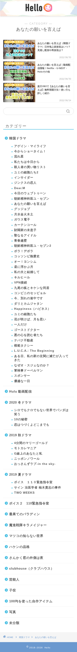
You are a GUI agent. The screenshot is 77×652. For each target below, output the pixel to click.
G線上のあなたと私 (28, 453)
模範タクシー (23, 345)
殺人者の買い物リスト (30, 167)
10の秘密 (21, 419)
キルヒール (22, 277)
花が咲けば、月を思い (30, 319)
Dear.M (19, 188)
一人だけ (20, 324)
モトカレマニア (25, 448)
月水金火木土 (23, 214)
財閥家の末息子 (25, 230)
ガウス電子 (22, 219)
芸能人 (14, 579)
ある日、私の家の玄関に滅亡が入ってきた (41, 358)
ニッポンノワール (27, 458)
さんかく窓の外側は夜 (26, 558)
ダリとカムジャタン (28, 303)
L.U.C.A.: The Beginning (34, 350)
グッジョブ (22, 209)
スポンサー (22, 375)
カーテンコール (25, 225)
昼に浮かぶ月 (23, 266)
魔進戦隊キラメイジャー (28, 525)
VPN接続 (20, 282)
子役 (12, 590)
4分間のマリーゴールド (31, 443)
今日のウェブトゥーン (30, 193)
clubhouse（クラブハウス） (31, 568)
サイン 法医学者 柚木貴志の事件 (37, 487)
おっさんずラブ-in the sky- (35, 463)
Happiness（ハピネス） (32, 308)
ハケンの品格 (19, 547)
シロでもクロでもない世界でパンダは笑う (41, 412)
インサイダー (23, 177)
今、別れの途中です (28, 298)
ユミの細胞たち (25, 314)
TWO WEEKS (24, 492)
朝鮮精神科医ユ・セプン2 (32, 245)
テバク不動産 (23, 340)
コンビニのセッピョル (30, 293)
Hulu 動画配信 (20, 391)
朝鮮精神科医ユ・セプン (31, 198)
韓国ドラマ (17, 138)
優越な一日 (22, 381)
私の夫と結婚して (27, 272)
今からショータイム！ (30, 151)
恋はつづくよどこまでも (31, 424)
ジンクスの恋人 (25, 182)
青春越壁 (20, 240)
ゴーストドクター (27, 329)
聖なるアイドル (25, 235)
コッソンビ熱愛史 (27, 256)
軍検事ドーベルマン (28, 370)
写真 (12, 612)
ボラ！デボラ (23, 251)
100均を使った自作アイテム (31, 601)
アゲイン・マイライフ (30, 146)
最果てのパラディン (24, 514)
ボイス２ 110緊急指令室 (29, 503)
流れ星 (19, 156)
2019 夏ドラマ (20, 474)
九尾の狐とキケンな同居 (31, 288)
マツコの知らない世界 (26, 536)
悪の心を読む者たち (28, 335)
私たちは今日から (27, 161)
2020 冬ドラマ (20, 402)
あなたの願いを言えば (30, 203)
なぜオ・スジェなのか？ (31, 365)
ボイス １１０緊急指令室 (33, 482)
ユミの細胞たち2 (26, 172)
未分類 (14, 623)
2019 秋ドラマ (20, 435)
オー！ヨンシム (25, 261)
